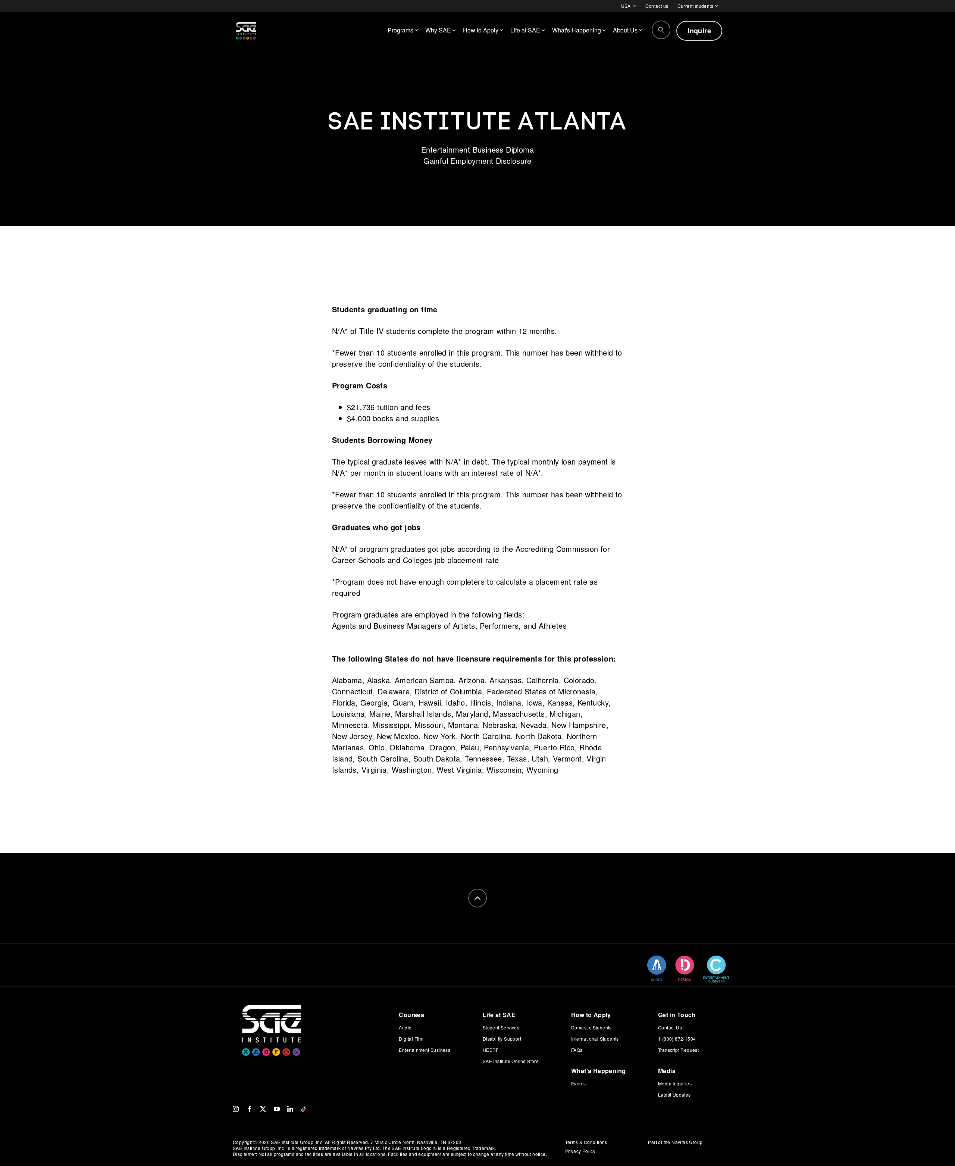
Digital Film (411, 1038)
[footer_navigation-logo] (271, 1019)
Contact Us (670, 1027)
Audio (405, 1027)
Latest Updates (674, 1094)
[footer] (477, 898)
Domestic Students (591, 1027)
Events (578, 1083)
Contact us (656, 6)
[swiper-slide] (656, 968)
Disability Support (502, 1038)
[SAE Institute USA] (246, 30)
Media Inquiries (675, 1083)
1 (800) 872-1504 (677, 1038)
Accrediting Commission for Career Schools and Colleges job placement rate (471, 554)
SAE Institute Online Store (511, 1061)
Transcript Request (678, 1050)
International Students (595, 1038)
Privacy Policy (580, 1151)
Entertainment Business (424, 1050)
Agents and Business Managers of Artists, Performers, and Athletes (449, 625)
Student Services (501, 1027)
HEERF (491, 1050)
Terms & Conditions (586, 1142)
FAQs (577, 1050)
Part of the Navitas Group (675, 1142)
